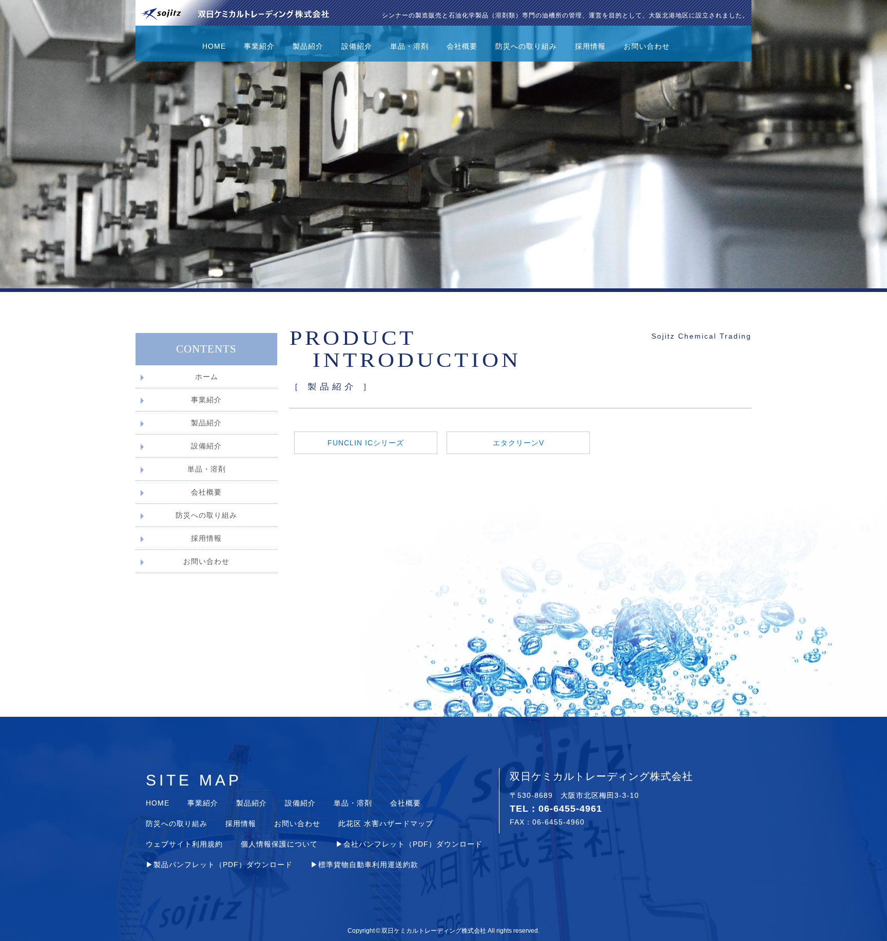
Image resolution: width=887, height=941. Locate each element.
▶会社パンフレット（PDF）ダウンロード (409, 844)
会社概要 (462, 46)
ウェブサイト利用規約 (184, 844)
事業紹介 (259, 46)
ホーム (206, 377)
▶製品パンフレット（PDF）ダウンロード (219, 864)
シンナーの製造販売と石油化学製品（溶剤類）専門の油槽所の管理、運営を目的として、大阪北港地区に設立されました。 (565, 15)
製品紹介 (308, 46)
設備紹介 (356, 46)
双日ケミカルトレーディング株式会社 (433, 930)
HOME (214, 46)
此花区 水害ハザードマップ (385, 823)
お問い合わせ (647, 46)
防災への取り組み (526, 46)
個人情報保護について (279, 844)
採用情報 (590, 46)
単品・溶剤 (409, 46)
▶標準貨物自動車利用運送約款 (364, 864)
